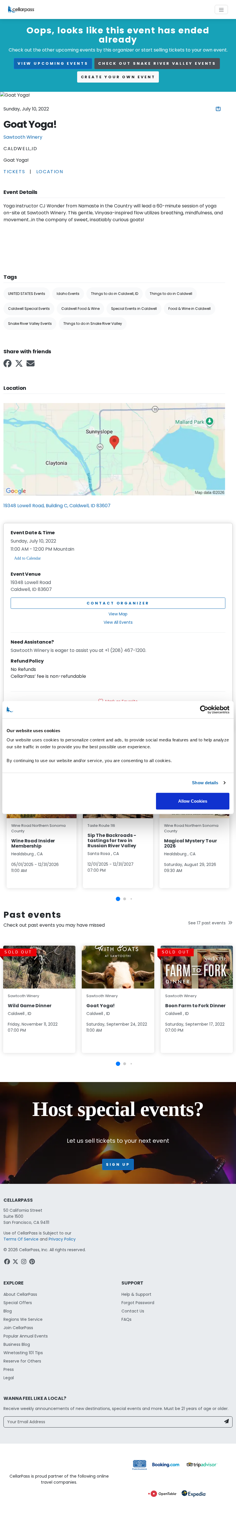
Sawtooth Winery (22, 137)
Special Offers (17, 1303)
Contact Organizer (118, 603)
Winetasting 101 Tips (23, 1353)
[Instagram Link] (24, 1262)
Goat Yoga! (100, 1005)
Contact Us (132, 1311)
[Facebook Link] (8, 365)
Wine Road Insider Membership (33, 843)
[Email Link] (31, 365)
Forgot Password (137, 1303)
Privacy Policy (62, 1239)
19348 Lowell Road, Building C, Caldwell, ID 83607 (57, 505)
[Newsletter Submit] (226, 1422)
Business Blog (16, 1344)
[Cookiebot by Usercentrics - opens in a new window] (204, 709)
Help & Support (136, 1294)
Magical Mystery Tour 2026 (190, 843)
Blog (7, 1311)
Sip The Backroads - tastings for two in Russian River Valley (111, 840)
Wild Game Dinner (29, 1005)
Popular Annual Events (25, 1336)
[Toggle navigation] (221, 9)
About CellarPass (20, 1294)
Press (8, 1369)
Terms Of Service (21, 1239)
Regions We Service (23, 1319)
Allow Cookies (192, 800)
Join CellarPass (18, 1328)
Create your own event (118, 77)
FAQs (126, 1319)
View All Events (118, 622)
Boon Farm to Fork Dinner (195, 1005)
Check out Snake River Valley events (157, 63)
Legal (8, 1378)
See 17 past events (207, 923)
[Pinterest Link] (32, 1262)
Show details (205, 782)
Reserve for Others (22, 1361)
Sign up (118, 1164)
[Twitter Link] (19, 365)
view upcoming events (53, 63)
